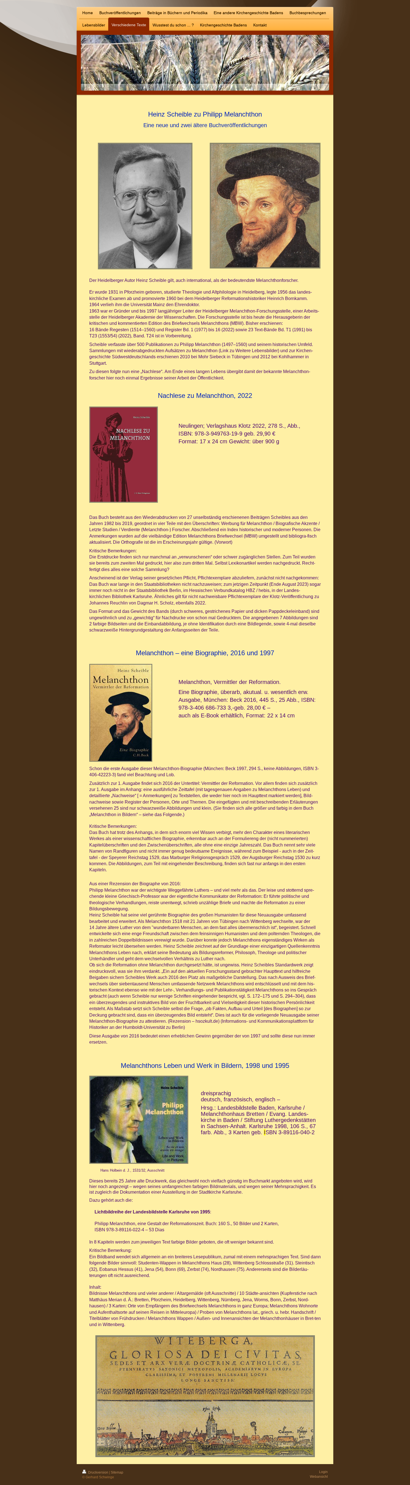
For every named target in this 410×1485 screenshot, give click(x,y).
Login (323, 1472)
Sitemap (117, 1472)
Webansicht (319, 1477)
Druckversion (98, 1472)
